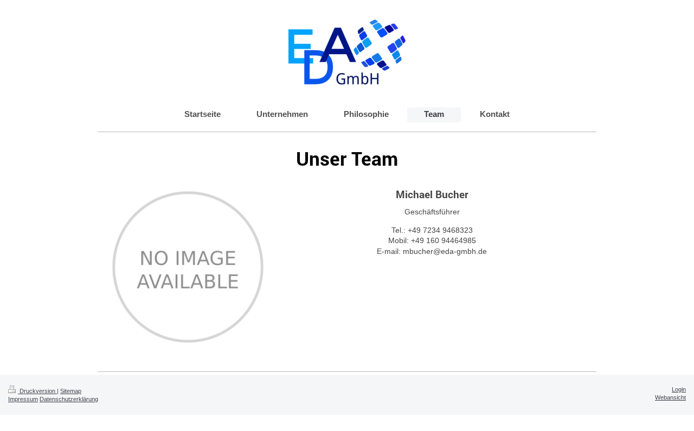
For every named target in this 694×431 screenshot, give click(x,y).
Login (679, 389)
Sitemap (70, 391)
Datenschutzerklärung (69, 399)
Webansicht (670, 397)
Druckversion (37, 391)
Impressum (23, 399)
